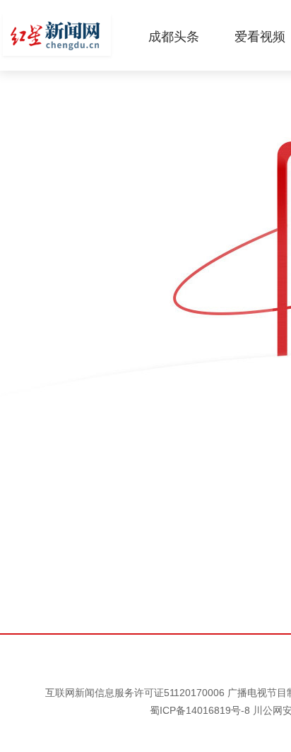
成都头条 (173, 37)
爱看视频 (259, 37)
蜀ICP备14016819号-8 (200, 710)
